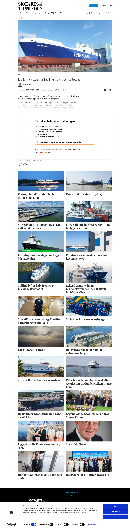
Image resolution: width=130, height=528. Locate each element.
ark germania (34, 168)
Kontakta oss (108, 13)
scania (22, 168)
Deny (115, 517)
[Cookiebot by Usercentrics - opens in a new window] (11, 524)
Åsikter (28, 13)
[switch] (50, 524)
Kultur (71, 13)
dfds (27, 168)
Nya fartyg (45, 13)
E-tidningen (98, 13)
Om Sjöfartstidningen (72, 499)
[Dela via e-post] (110, 90)
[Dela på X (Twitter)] (107, 90)
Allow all (115, 506)
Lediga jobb (88, 13)
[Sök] (111, 6)
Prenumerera (93, 6)
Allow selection (115, 511)
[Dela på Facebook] (105, 90)
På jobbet (54, 13)
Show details (92, 524)
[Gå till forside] (53, 6)
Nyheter (21, 13)
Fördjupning (36, 13)
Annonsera (79, 13)
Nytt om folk (63, 13)
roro (41, 168)
